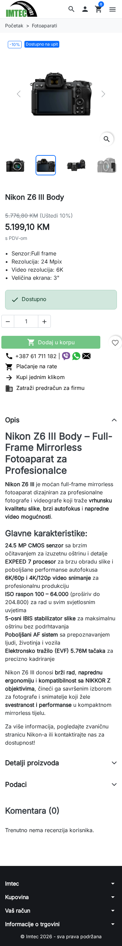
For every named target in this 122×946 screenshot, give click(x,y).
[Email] (86, 356)
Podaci (16, 784)
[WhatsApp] (76, 356)
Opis (12, 420)
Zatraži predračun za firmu (44, 387)
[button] (71, 9)
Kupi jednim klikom (35, 377)
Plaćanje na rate (31, 366)
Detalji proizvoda (32, 763)
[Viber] (66, 356)
